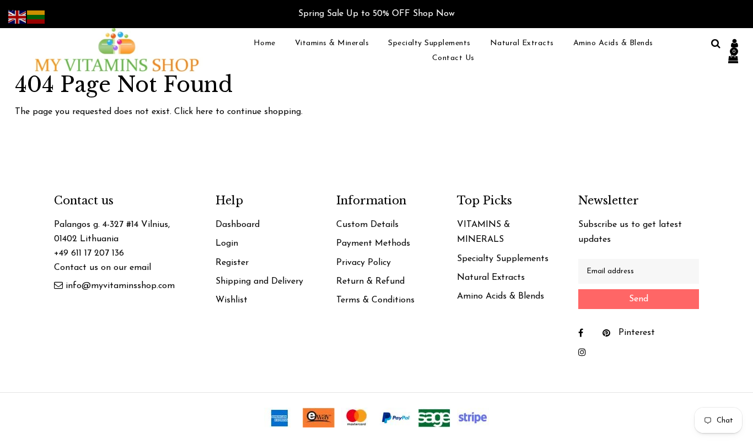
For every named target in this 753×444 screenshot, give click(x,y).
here (204, 111)
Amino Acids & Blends (500, 296)
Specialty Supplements (502, 259)
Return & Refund (370, 281)
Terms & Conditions (375, 300)
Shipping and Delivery (259, 281)
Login (227, 243)
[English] (17, 16)
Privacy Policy (363, 262)
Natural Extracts (491, 277)
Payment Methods (373, 243)
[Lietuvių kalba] (36, 16)
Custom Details (367, 224)
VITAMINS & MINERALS (483, 232)
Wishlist (232, 300)
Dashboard (238, 224)
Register (232, 262)
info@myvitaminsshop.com (120, 285)
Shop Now (434, 13)
